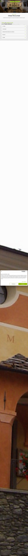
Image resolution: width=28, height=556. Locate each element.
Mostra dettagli (24, 281)
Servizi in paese (14, 14)
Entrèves (4, 34)
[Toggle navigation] (26, 1)
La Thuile (4, 26)
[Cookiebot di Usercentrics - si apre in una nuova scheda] (22, 271)
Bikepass (17, 1)
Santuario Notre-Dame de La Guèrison (8, 31)
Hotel (12, 1)
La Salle (4, 37)
